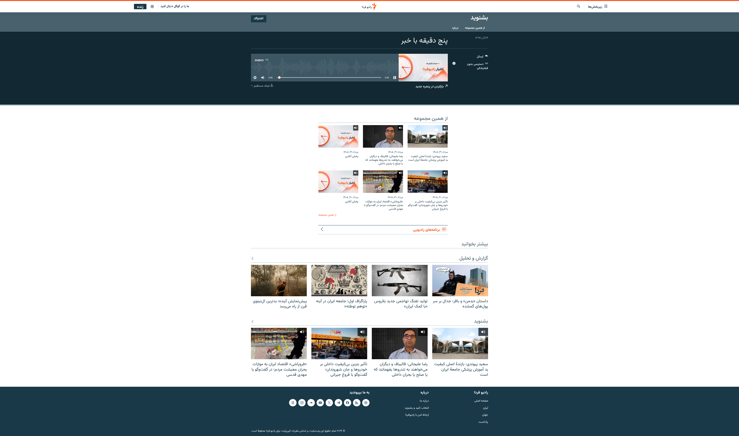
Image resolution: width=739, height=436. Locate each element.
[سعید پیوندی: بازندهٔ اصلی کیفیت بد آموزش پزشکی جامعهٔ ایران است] (428, 136)
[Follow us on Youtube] (320, 402)
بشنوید (481, 322)
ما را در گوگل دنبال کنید (175, 6)
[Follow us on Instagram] (302, 402)
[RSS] (356, 402)
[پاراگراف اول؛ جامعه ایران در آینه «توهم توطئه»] (339, 280)
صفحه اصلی (481, 401)
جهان (485, 415)
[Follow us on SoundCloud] (311, 402)
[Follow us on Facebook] (347, 402)
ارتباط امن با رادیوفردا (417, 415)
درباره (455, 28)
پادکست (483, 422)
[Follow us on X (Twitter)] (329, 402)
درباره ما (424, 401)
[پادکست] (152, 7)
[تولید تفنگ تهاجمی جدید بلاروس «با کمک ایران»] (400, 280)
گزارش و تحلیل (473, 259)
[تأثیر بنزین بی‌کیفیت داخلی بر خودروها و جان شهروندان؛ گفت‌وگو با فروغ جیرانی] (428, 181)
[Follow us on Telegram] (338, 402)
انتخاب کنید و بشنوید (417, 408)
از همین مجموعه (475, 28)
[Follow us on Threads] (292, 402)
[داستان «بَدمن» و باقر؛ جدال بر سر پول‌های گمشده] (460, 280)
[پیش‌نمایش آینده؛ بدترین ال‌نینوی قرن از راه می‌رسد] (279, 280)
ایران (485, 408)
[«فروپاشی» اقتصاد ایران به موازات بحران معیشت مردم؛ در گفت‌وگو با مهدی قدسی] (383, 181)
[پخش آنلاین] (338, 136)
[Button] (482, 57)
